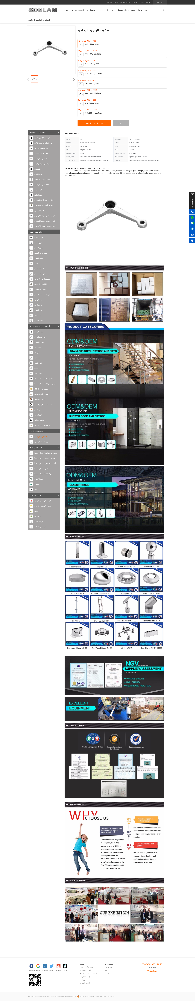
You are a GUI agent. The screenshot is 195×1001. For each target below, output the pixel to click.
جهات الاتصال (109, 973)
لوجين (143, 2)
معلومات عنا (108, 967)
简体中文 (109, 2)
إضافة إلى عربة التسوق (94, 123)
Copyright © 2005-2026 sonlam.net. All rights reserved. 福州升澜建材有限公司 (52, 996)
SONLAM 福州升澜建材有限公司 (42, 11)
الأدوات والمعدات (35, 495)
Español (134, 2)
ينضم (106, 970)
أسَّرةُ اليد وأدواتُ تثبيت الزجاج (40, 326)
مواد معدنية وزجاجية (36, 447)
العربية (128, 2)
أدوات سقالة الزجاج (36, 431)
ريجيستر (148, 2)
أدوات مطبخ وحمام (36, 232)
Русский (122, 2)
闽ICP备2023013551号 (107, 996)
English (116, 2)
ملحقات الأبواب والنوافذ (38, 132)
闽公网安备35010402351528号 (89, 996)
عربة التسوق (159, 2)
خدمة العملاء (153, 971)
